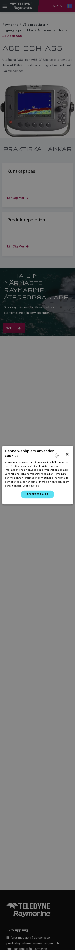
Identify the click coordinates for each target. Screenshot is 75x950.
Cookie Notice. (31, 485)
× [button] (67, 454)
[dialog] (37, 475)
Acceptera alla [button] (37, 494)
